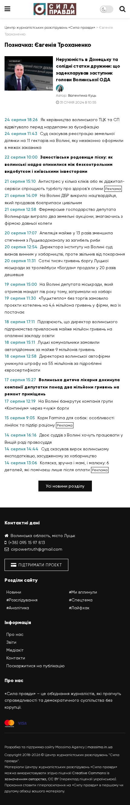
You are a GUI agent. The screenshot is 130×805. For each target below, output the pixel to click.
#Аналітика (17, 607)
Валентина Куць (82, 95)
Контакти (15, 657)
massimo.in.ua (99, 747)
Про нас (14, 634)
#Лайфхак (79, 607)
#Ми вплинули (83, 592)
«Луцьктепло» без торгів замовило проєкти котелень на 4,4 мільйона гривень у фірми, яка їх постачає (63, 305)
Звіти (11, 642)
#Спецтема (81, 599)
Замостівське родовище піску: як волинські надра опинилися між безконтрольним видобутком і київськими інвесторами (59, 164)
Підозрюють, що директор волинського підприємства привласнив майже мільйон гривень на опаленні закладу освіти (61, 328)
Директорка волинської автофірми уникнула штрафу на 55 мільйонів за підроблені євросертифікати (57, 363)
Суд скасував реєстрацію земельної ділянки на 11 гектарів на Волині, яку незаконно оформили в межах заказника (64, 140)
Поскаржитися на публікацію (35, 665)
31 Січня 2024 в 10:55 (77, 102)
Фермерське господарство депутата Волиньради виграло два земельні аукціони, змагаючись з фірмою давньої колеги (63, 216)
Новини (14, 61)
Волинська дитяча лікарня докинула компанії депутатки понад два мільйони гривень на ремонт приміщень (62, 387)
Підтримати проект (39, 565)
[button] (65, 486)
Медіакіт (15, 650)
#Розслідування (21, 599)
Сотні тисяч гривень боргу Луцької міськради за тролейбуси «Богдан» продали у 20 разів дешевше (60, 267)
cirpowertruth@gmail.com (36, 549)
